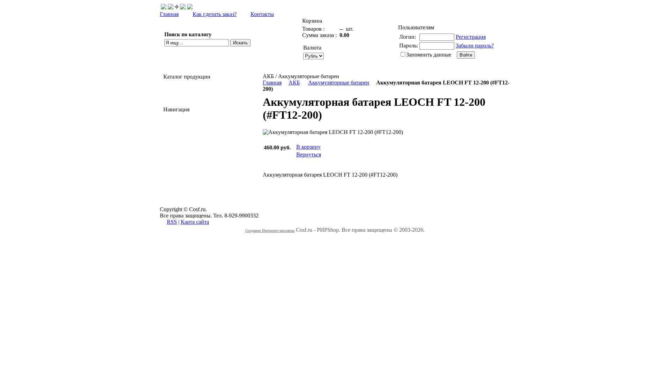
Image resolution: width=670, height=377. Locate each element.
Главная (169, 14)
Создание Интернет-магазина (270, 230)
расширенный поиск (189, 51)
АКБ (294, 83)
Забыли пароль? (475, 46)
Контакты (262, 14)
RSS (172, 222)
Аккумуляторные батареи (338, 83)
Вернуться (308, 154)
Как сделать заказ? (215, 14)
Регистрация (471, 37)
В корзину (308, 147)
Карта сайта (195, 222)
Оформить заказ (352, 52)
